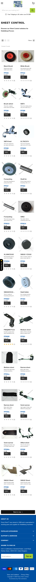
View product (8, 77)
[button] (2, 40)
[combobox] (15, 10)
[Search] (32, 10)
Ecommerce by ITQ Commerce (18, 578)
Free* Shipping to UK (13, 14)
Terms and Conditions (13, 574)
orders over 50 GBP (25, 14)
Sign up (28, 556)
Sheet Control (13, 22)
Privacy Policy (25, 574)
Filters (30, 40)
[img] (8, 81)
